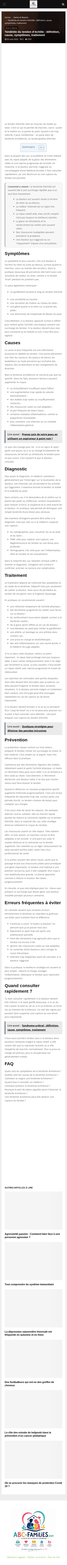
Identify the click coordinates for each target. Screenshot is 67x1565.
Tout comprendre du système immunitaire (29, 1284)
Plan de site (54, 1557)
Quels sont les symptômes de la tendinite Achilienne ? (33, 1071)
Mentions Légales (16, 1557)
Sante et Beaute (11, 28)
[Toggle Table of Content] (39, 147)
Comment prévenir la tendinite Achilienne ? (27, 1085)
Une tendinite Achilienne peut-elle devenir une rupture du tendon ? (29, 1098)
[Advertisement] (33, 86)
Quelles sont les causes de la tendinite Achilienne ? (31, 1074)
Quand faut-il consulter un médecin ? (24, 1082)
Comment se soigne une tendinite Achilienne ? (29, 1078)
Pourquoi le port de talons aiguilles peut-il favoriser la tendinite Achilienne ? (33, 1091)
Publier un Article (36, 1557)
